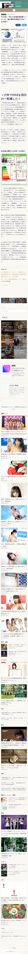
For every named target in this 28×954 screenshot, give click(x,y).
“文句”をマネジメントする (7, 932)
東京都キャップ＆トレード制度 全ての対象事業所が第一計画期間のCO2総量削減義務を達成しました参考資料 (13, 274)
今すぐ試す (18, 6)
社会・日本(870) (4, 285)
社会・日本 (3, 14)
